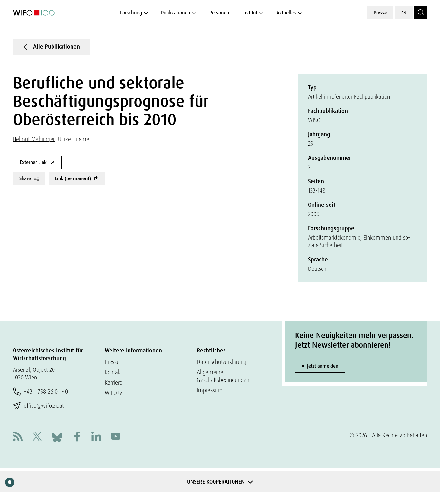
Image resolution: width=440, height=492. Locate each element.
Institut (249, 12)
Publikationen (175, 12)
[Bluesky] (57, 436)
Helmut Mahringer (34, 139)
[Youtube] (115, 437)
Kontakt (113, 372)
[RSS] (18, 437)
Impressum (210, 390)
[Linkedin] (96, 437)
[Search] (420, 12)
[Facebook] (77, 437)
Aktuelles (286, 12)
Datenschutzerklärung (221, 362)
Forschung (131, 12)
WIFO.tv (113, 392)
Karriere (113, 382)
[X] (37, 437)
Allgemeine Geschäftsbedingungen (223, 376)
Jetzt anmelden (322, 366)
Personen (219, 12)
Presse (380, 13)
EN (403, 13)
